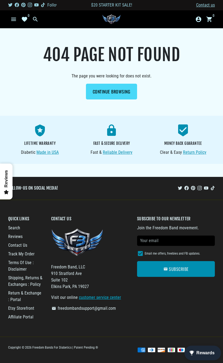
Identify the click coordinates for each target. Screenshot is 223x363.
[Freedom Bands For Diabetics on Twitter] (10, 5)
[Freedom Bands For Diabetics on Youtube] (36, 5)
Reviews (15, 236)
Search (14, 227)
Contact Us (17, 245)
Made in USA (47, 152)
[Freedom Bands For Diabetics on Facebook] (17, 5)
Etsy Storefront (21, 308)
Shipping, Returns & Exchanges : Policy (25, 281)
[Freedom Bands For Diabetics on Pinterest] (23, 5)
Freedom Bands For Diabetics (52, 347)
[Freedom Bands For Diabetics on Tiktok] (43, 5)
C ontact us (205, 5)
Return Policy (194, 152)
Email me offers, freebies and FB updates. (172, 253)
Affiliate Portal (20, 317)
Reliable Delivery (117, 152)
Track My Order (21, 253)
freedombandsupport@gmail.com (84, 308)
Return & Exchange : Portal (24, 296)
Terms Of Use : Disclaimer (21, 266)
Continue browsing (112, 91)
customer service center (100, 297)
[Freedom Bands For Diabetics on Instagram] (30, 5)
